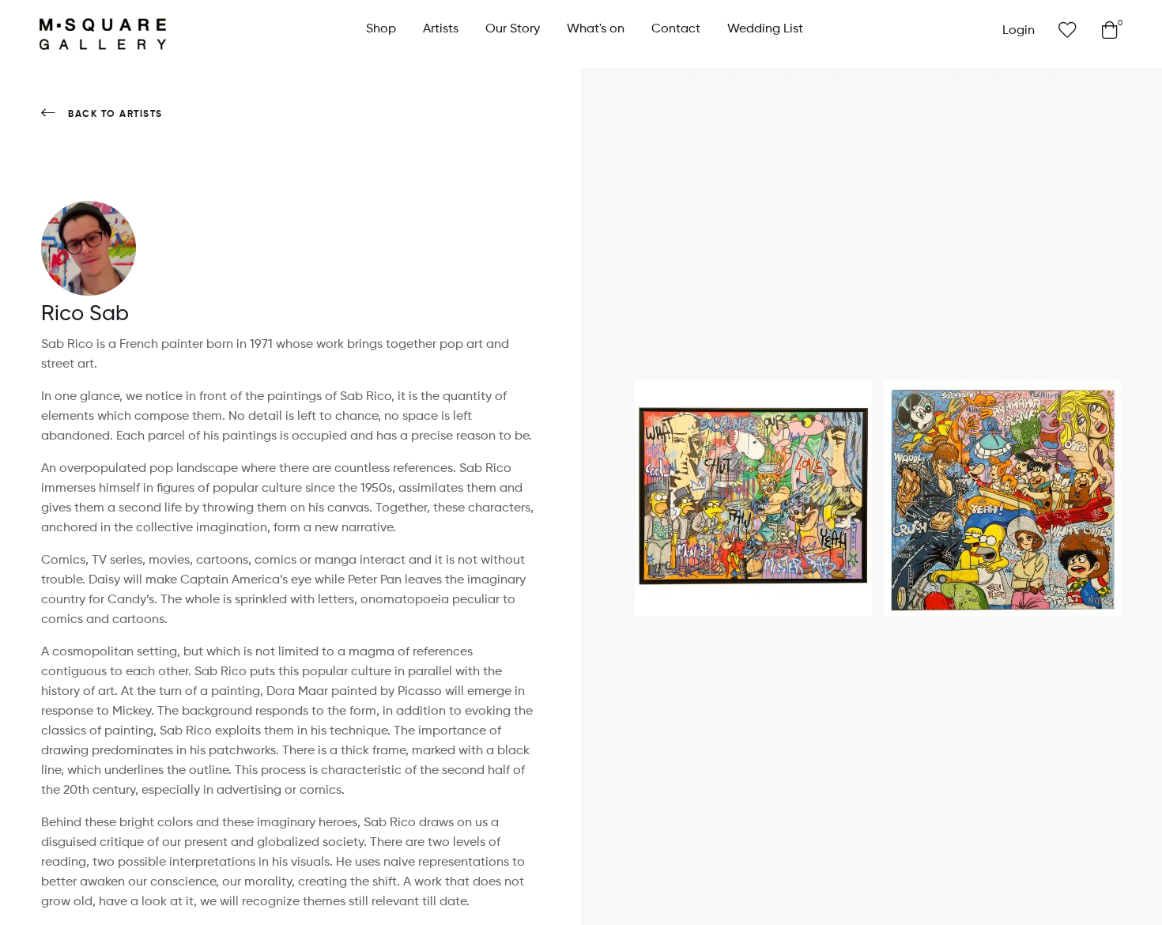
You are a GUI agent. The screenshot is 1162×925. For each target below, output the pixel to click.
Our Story (512, 29)
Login (1018, 31)
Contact (675, 29)
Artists (440, 29)
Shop (381, 29)
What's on (595, 29)
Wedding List (765, 29)
